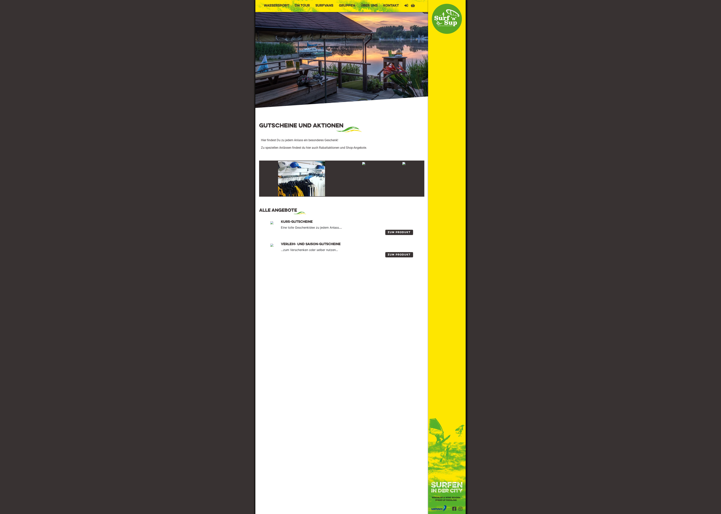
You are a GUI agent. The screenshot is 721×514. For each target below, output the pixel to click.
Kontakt (391, 5)
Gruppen (347, 5)
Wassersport (276, 5)
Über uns (369, 5)
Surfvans (324, 5)
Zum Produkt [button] (399, 232)
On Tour (302, 5)
